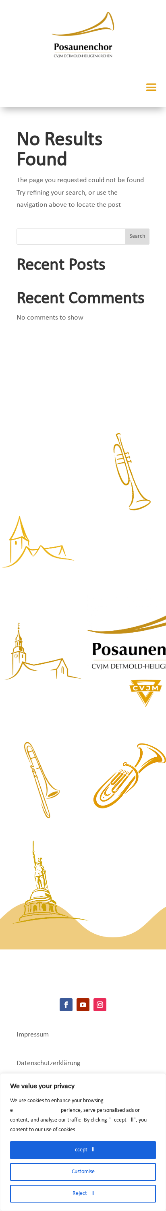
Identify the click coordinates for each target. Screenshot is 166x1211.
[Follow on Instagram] (99, 1004)
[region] (83, 1142)
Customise (83, 1172)
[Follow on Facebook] (66, 1004)
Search (137, 236)
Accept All (83, 1150)
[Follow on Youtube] (83, 1004)
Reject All (83, 1193)
